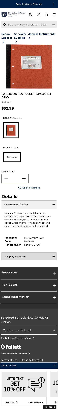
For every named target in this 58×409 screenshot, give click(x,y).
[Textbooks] (30, 15)
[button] (29, 4)
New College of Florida (24, 320)
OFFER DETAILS (36, 402)
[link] (46, 15)
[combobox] (29, 330)
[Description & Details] (28, 204)
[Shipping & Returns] (28, 256)
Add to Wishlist (31, 187)
